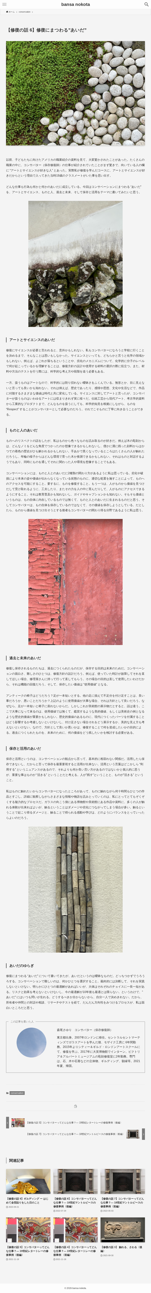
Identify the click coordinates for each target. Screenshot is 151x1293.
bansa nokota (75, 4)
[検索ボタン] (146, 4)
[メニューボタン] (4, 4)
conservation (17, 1093)
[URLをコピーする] (75, 1106)
